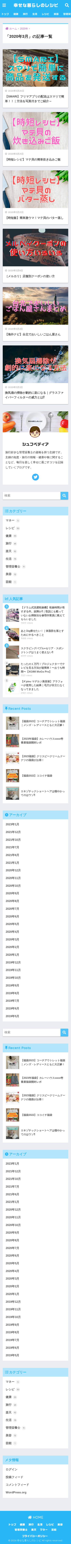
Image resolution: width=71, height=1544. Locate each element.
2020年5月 (12, 924)
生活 (34, 14)
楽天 (11, 551)
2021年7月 (12, 847)
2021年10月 (13, 839)
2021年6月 (12, 855)
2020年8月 (12, 901)
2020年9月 (12, 893)
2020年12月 (13, 870)
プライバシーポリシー (35, 1536)
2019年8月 (12, 993)
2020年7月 (12, 908)
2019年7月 (12, 1000)
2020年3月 (12, 939)
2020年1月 (12, 954)
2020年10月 (13, 885)
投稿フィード (14, 1477)
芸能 (10, 581)
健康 (15, 14)
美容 (56, 14)
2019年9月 (12, 985)
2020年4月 (12, 931)
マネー (12, 520)
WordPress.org (16, 1492)
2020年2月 (12, 947)
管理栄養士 (15, 566)
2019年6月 (12, 1008)
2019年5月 (12, 1016)
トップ (5, 14)
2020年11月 (13, 878)
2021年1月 (12, 862)
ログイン (11, 1469)
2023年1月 (12, 824)
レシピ (45, 14)
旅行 (25, 14)
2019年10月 (13, 977)
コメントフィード (17, 1484)
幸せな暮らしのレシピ (36, 5)
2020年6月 (12, 916)
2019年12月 (13, 962)
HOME (37, 1517)
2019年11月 (13, 970)
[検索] (64, 496)
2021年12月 (13, 832)
